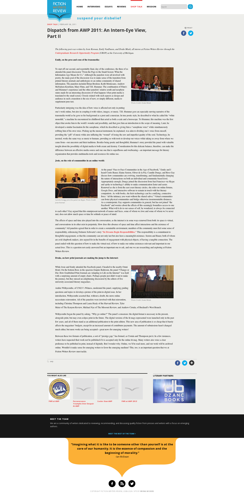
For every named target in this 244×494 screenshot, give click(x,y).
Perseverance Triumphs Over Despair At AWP (83, 403)
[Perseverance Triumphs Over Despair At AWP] (83, 388)
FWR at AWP (54, 401)
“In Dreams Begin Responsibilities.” (119, 231)
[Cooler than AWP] (107, 388)
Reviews (121, 6)
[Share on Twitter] (190, 33)
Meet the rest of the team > (122, 433)
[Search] (190, 7)
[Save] (191, 363)
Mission (151, 6)
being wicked (147, 491)
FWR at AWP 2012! (129, 401)
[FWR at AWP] (59, 388)
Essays (109, 6)
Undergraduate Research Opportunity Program (77, 52)
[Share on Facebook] (183, 33)
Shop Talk (136, 6)
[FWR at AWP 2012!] (132, 388)
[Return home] (59, 11)
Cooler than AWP (104, 401)
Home (80, 6)
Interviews (93, 6)
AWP (51, 361)
